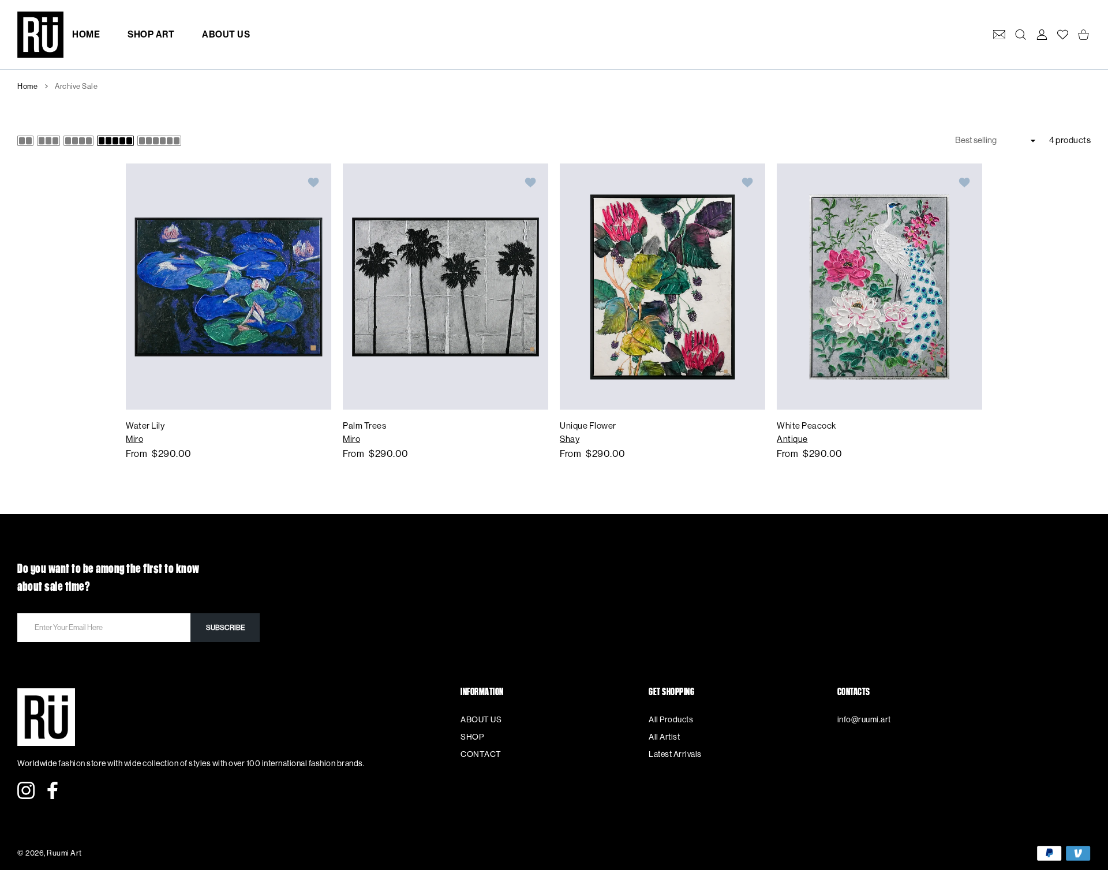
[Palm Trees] (445, 286)
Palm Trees (364, 426)
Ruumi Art (64, 853)
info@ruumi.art (864, 720)
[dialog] (1020, 34)
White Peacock (806, 426)
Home (27, 86)
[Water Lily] (228, 286)
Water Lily (145, 426)
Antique (792, 439)
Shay (569, 439)
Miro (134, 439)
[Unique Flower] (662, 286)
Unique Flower (588, 426)
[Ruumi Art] (40, 35)
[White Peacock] (879, 286)
